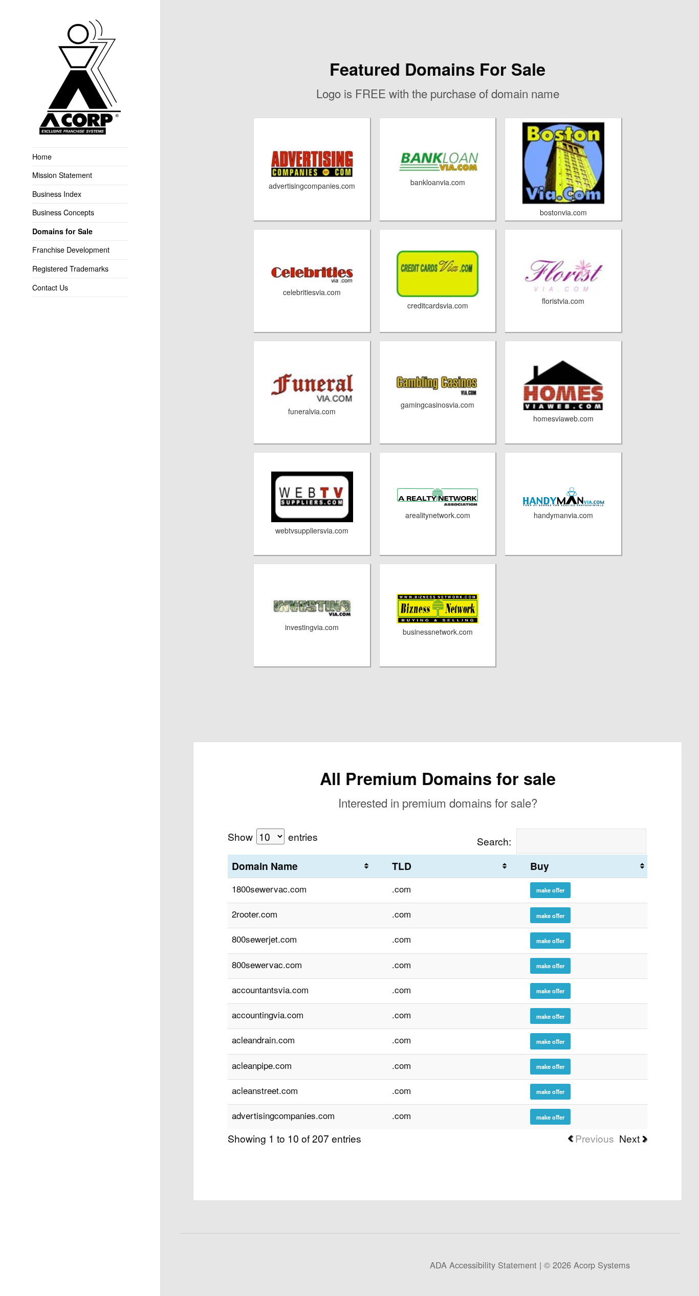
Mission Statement (62, 175)
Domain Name (265, 866)
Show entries (273, 836)
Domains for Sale (62, 231)
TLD (401, 866)
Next (629, 1138)
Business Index (56, 194)
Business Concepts (63, 212)
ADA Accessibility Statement (483, 1265)
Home (42, 156)
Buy (539, 866)
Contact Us (50, 287)
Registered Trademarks (70, 268)
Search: (494, 841)
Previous (594, 1138)
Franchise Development (71, 249)
